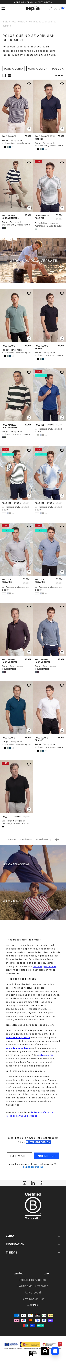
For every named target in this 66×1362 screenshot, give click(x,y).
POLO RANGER (9, 136)
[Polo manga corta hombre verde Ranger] (16, 315)
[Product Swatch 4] (10, 147)
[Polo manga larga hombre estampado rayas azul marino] (16, 185)
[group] (33, 2)
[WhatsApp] (41, 1182)
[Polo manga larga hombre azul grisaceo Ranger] (49, 629)
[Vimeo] (33, 1182)
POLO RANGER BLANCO (42, 739)
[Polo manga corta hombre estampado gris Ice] (16, 549)
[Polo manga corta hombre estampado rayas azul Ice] (49, 472)
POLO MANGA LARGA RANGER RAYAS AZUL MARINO (10, 216)
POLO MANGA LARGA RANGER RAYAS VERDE (10, 426)
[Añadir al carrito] (29, 129)
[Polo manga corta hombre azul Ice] (49, 394)
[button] (50, 8)
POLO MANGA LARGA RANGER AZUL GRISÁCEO (43, 660)
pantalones (49, 966)
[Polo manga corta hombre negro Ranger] (49, 315)
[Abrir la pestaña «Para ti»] (45, 1351)
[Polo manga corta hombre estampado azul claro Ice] (49, 549)
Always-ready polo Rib (43, 216)
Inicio (5, 21)
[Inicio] (32, 8)
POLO (4, 816)
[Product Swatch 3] (8, 147)
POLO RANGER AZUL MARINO (45, 137)
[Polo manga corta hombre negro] (16, 786)
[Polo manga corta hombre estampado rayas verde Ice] (16, 472)
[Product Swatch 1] (3, 147)
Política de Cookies (33, 1279)
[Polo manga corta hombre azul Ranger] (16, 707)
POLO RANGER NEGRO (42, 347)
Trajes (55, 839)
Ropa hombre (18, 21)
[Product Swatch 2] (5, 147)
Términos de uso (33, 1299)
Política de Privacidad (33, 1286)
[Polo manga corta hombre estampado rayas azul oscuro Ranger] (16, 106)
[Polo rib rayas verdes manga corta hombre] (49, 185)
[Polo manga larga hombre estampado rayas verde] (16, 394)
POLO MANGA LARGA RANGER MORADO (10, 660)
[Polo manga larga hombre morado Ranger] (16, 629)
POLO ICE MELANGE (7, 580)
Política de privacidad (33, 1166)
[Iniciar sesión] (55, 8)
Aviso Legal (33, 1292)
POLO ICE (39, 425)
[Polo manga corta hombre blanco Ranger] (49, 707)
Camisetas (26, 839)
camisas (37, 966)
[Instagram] (24, 1182)
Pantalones (42, 839)
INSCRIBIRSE (46, 1156)
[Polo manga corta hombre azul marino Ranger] (49, 106)
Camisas (11, 839)
